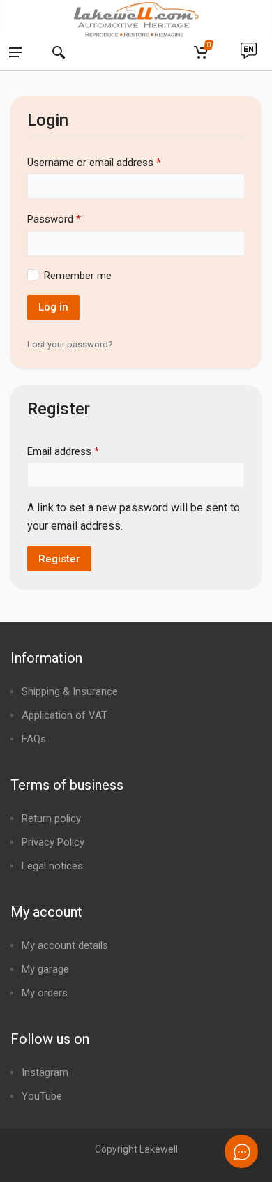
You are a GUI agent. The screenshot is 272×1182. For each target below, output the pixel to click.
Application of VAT (64, 715)
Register (59, 559)
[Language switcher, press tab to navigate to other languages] (248, 53)
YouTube (42, 1096)
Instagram (45, 1072)
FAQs (34, 739)
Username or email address (94, 161)
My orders (45, 993)
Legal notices (52, 866)
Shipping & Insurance (70, 691)
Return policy (51, 818)
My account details (65, 945)
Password (54, 218)
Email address (63, 450)
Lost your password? (70, 344)
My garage (45, 969)
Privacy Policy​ (53, 842)
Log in (53, 307)
